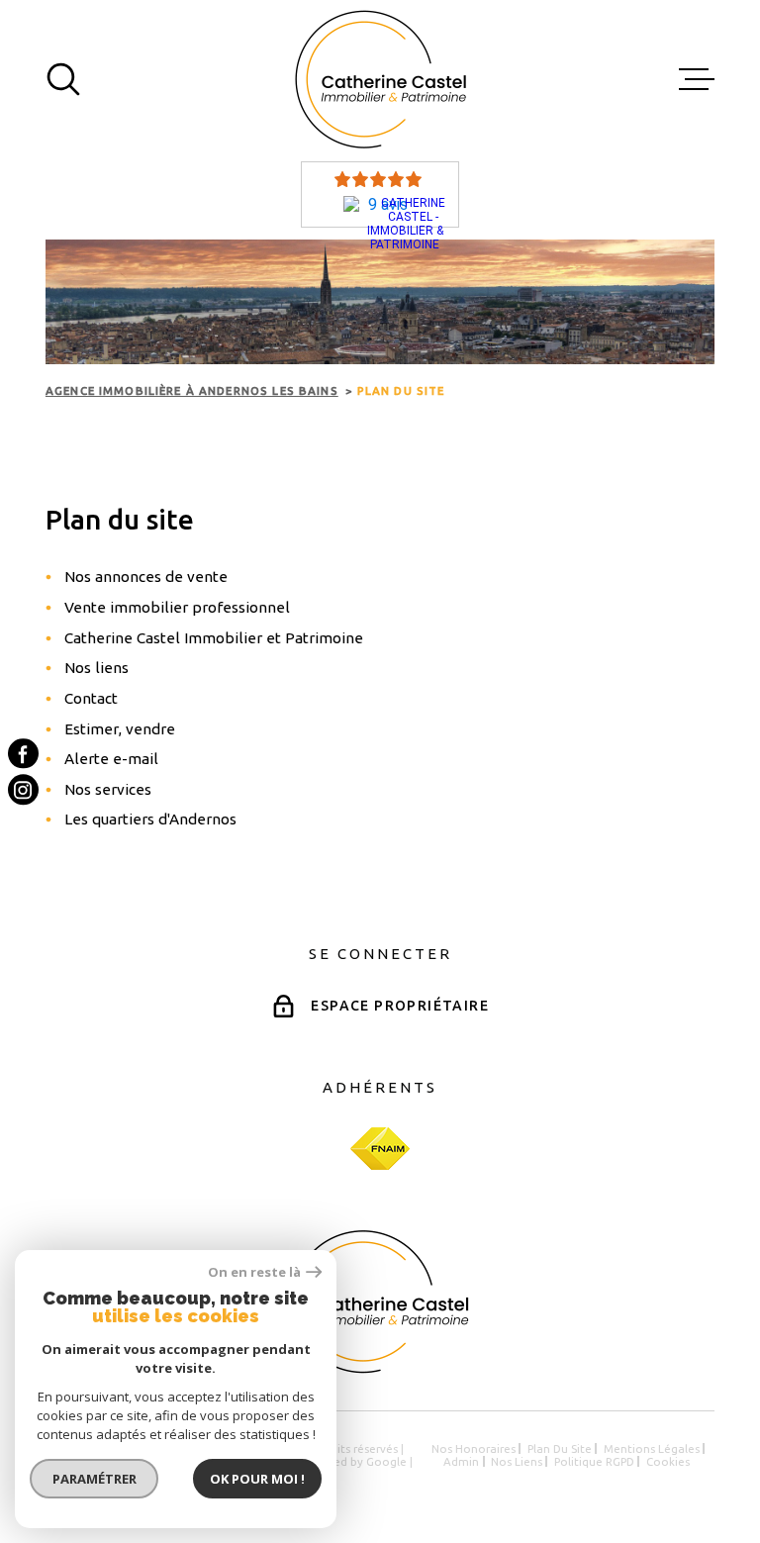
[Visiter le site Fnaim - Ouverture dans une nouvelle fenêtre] (380, 1148)
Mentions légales (652, 1448)
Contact (91, 698)
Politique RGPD (594, 1461)
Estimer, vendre (119, 729)
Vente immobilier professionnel (177, 607)
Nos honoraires (473, 1448)
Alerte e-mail (111, 758)
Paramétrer (94, 1479)
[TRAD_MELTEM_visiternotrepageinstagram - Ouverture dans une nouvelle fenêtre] (23, 790)
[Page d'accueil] (380, 79)
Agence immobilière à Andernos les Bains (192, 390)
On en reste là (254, 1272)
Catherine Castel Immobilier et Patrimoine (213, 637)
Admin (461, 1461)
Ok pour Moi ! (257, 1479)
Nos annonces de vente (146, 576)
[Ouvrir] (63, 79)
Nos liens (96, 667)
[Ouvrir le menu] (696, 79)
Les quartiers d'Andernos (150, 819)
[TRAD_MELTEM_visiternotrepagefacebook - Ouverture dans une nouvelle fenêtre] (23, 753)
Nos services (107, 789)
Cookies (668, 1461)
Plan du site (559, 1448)
